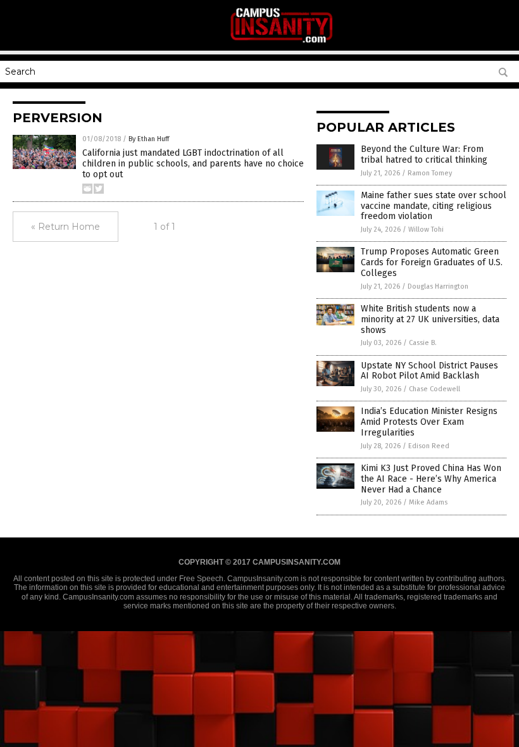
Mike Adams (428, 502)
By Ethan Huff (148, 139)
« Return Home (65, 226)
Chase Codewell (434, 389)
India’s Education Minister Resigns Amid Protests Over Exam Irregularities (429, 422)
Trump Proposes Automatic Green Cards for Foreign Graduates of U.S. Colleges (432, 262)
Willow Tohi (426, 229)
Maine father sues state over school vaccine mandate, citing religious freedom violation (433, 206)
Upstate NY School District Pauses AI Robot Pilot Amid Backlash (429, 371)
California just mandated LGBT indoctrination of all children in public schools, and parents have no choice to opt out (193, 164)
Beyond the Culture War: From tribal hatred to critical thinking (424, 154)
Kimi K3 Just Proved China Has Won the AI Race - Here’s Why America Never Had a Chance (431, 479)
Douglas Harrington (438, 286)
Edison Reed (428, 446)
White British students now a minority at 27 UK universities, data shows (430, 319)
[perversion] (282, 41)
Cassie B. (423, 343)
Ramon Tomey (430, 173)
